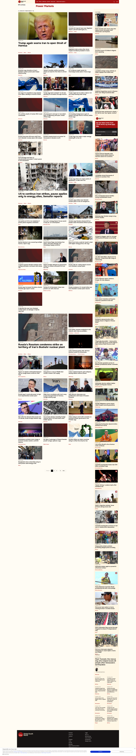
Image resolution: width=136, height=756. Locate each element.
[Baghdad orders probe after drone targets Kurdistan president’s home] (81, 43)
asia (37, 1)
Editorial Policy (88, 736)
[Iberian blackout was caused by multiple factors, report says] (30, 236)
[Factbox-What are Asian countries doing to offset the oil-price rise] (81, 434)
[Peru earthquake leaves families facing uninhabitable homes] (106, 190)
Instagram (70, 739)
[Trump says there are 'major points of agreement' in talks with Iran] (81, 173)
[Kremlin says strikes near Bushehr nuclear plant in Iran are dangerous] (81, 194)
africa (40, 1)
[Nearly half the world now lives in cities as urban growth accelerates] (112, 700)
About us (87, 734)
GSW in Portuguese (60, 1)
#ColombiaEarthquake (99, 468)
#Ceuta (96, 282)
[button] (45, 754)
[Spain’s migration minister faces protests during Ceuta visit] (106, 499)
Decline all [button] (122, 751)
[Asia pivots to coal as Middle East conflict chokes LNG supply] (55, 366)
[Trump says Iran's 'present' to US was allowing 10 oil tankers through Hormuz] (55, 87)
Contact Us (71, 734)
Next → (64, 470)
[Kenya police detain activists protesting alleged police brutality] (106, 540)
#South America (81, 354)
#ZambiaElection (98, 488)
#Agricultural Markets (22, 269)
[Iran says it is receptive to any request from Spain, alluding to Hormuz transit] (30, 87)
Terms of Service (88, 737)
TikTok (70, 741)
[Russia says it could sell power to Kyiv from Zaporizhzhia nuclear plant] (30, 389)
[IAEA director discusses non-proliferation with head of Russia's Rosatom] (81, 389)
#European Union (46, 224)
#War (25, 52)
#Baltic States (46, 444)
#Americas (71, 31)
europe (48, 1)
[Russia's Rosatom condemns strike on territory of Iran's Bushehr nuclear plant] (42, 334)
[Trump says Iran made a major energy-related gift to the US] (81, 130)
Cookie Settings (43, 752)
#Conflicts (20, 52)
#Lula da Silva (98, 447)
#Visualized (97, 703)
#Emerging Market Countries (73, 354)
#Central (20, 399)
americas (44, 1)
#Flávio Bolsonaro (98, 590)
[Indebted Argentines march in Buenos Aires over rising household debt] (106, 85)
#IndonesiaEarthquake (99, 386)
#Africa (44, 376)
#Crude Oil (77, 333)
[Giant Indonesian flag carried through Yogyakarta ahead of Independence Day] (106, 622)
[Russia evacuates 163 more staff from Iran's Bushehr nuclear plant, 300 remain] (30, 130)
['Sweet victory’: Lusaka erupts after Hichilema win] (106, 479)
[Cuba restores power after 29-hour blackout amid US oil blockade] (81, 345)
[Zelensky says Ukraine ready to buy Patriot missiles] (106, 210)
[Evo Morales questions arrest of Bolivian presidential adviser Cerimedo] (106, 357)
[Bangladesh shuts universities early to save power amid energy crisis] (30, 456)
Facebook (70, 736)
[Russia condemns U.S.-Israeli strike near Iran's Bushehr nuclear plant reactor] (81, 281)
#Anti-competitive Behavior (22, 376)
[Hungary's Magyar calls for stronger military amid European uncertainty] (106, 230)
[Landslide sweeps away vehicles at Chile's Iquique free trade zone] (106, 65)
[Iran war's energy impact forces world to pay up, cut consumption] (55, 215)
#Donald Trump (98, 261)
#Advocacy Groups (22, 444)
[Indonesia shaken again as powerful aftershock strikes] (106, 560)
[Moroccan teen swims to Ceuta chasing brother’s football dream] (106, 601)
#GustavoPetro (98, 302)
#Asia (75, 31)
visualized (53, 1)
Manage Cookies (88, 741)
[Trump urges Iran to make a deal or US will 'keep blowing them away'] (81, 87)
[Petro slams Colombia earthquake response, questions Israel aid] (106, 293)
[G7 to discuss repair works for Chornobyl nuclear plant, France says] (81, 65)
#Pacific (29, 203)
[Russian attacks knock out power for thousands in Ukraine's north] (55, 130)
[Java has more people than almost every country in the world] (100, 709)
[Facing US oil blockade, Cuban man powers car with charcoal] (55, 281)
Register (114, 131)
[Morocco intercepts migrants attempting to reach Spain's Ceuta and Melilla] (106, 644)
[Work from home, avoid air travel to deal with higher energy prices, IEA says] (81, 236)
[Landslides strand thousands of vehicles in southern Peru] (106, 169)
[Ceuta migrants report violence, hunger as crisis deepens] (106, 272)
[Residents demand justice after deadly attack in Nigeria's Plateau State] (106, 314)
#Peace (29, 52)
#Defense (70, 290)
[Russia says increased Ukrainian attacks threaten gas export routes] (30, 281)
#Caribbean (71, 333)
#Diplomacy (45, 269)
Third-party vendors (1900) (18, 751)
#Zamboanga (97, 407)
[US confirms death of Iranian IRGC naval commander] (30, 108)
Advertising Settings (24, 752)
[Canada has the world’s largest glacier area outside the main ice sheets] (112, 709)
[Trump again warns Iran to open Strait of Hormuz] (42, 32)
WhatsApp (71, 744)
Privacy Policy (87, 739)
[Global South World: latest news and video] (26, 1)
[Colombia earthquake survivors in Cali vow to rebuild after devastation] (106, 520)
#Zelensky (97, 219)
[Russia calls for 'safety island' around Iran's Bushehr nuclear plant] (81, 259)
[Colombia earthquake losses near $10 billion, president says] (106, 459)
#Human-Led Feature (47, 290)
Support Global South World (74, 745)
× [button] (134, 748)
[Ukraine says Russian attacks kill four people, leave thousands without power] (81, 215)
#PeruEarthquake (98, 199)
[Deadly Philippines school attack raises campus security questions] (106, 398)
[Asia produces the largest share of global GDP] (100, 700)
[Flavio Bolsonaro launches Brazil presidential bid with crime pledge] (106, 581)
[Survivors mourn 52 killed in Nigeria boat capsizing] (106, 44)
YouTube (70, 742)
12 (60, 470)
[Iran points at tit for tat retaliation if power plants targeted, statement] (30, 215)
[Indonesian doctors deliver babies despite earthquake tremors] (106, 377)
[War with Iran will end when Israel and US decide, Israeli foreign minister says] (30, 411)
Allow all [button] (100, 751)
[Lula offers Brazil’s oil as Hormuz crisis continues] (106, 438)
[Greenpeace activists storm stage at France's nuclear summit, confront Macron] (30, 434)
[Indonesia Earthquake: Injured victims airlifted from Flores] (106, 418)
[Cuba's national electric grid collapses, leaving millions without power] (81, 366)
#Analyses (20, 162)
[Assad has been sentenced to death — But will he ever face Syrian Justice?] (106, 105)
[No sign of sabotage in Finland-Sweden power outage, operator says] (55, 434)
